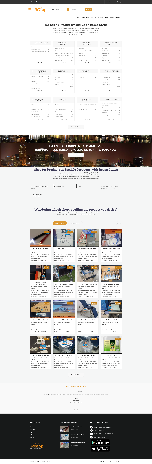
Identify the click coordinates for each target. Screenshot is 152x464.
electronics (56, 176)
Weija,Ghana (60, 186)
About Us (32, 426)
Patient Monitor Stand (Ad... (88, 355)
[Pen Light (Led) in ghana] (40, 238)
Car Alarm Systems (106, 50)
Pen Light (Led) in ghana (40, 248)
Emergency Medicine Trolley (78, 442)
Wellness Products (83, 107)
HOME (77, 17)
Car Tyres (104, 55)
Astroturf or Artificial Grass (109, 110)
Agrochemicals (105, 105)
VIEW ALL (40, 63)
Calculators (81, 53)
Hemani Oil (57, 58)
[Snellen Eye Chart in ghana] (64, 238)
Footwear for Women (37, 109)
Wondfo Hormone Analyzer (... (112, 320)
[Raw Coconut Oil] (111, 344)
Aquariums (104, 107)
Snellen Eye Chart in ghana (77, 434)
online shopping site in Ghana (70, 28)
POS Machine (35, 83)
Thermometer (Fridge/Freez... (40, 355)
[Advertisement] (53, 19)
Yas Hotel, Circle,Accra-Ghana (39, 187)
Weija (81, 186)
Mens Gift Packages (107, 84)
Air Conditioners (59, 75)
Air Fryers (57, 77)
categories (85, 17)
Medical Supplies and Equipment (86, 104)
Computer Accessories (37, 76)
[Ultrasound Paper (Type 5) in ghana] (111, 273)
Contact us (32, 429)
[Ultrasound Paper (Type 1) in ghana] (64, 309)
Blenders (57, 84)
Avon (56, 50)
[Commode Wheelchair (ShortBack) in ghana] (88, 273)
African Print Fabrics (107, 75)
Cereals (57, 107)
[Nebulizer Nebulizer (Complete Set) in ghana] (111, 238)
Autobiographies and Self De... (86, 50)
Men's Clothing (105, 79)
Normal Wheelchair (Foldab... (64, 284)
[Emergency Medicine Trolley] (88, 238)
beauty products (92, 176)
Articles (32, 434)
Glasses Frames (82, 75)
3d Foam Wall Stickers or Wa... (109, 103)
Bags (33, 104)
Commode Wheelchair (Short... (88, 284)
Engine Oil (104, 58)
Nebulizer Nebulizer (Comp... (111, 248)
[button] (73, 409)
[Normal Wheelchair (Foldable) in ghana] (64, 273)
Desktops (34, 79)
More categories (59, 60)
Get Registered (111, 2)
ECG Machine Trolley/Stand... (64, 355)
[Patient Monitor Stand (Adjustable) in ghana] (88, 344)
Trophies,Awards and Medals (39, 51)
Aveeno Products (59, 48)
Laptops (34, 81)
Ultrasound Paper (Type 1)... (64, 320)
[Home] (40, 9)
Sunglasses (81, 77)
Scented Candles (36, 49)
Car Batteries (105, 53)
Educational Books (83, 58)
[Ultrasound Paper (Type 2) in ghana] (40, 309)
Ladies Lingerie (35, 114)
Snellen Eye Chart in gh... (64, 248)
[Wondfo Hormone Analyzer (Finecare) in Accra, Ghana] (111, 309)
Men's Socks (105, 82)
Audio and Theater (59, 82)
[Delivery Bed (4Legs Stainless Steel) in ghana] (88, 309)
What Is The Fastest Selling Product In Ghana (106, 17)
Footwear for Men (106, 77)
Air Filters (104, 48)
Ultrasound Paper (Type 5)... (111, 284)
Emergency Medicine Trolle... (88, 248)
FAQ (31, 432)
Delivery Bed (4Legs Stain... (88, 320)
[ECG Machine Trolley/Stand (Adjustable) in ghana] (64, 344)
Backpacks (104, 112)
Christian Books (82, 55)
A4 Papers (81, 48)
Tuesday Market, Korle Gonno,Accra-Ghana (109, 187)
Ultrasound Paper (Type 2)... (40, 320)
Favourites (75, 223)
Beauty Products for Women (62, 53)
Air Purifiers (58, 79)
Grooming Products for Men (62, 55)
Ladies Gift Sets (35, 111)
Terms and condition (104, 461)
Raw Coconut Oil (112, 355)
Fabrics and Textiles (36, 107)
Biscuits (57, 104)
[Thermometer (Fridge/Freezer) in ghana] (40, 344)
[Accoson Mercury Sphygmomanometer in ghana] (40, 273)
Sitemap (32, 437)
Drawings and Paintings (37, 46)
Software (34, 86)
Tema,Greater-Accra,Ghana (36, 195)
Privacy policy (118, 461)
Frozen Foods (58, 114)
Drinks (56, 111)
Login (120, 2)
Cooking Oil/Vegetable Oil (61, 109)
